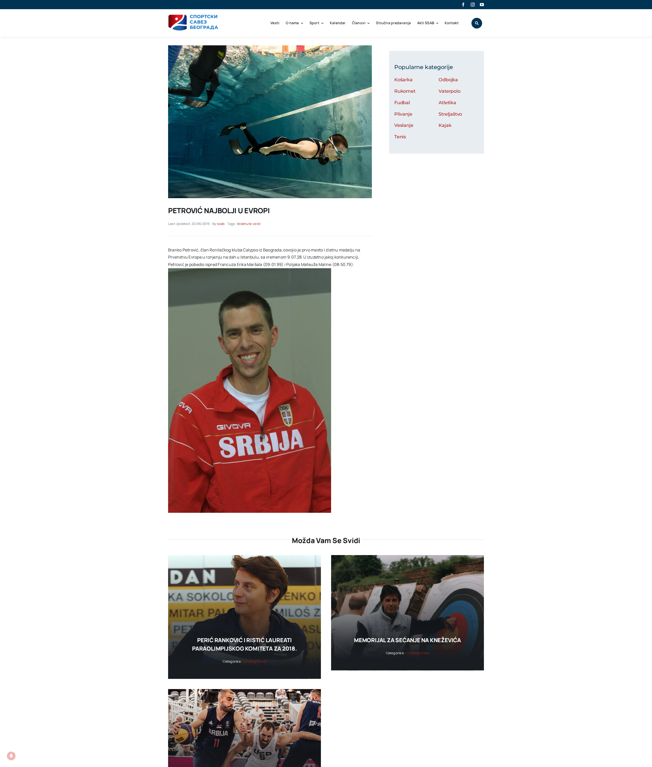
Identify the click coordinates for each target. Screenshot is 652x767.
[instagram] (473, 5)
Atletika (447, 102)
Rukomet (404, 91)
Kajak (445, 125)
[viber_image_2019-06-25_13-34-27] (270, 47)
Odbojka (448, 80)
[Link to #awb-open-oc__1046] (476, 23)
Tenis (400, 137)
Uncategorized (254, 661)
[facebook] (463, 5)
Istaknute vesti (249, 223)
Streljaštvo (450, 114)
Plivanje (403, 114)
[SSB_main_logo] (193, 16)
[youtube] (482, 5)
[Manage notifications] (11, 756)
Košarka (403, 80)
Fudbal (402, 102)
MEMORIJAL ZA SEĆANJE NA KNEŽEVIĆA (407, 640)
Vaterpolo (449, 91)
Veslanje (403, 125)
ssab (221, 223)
